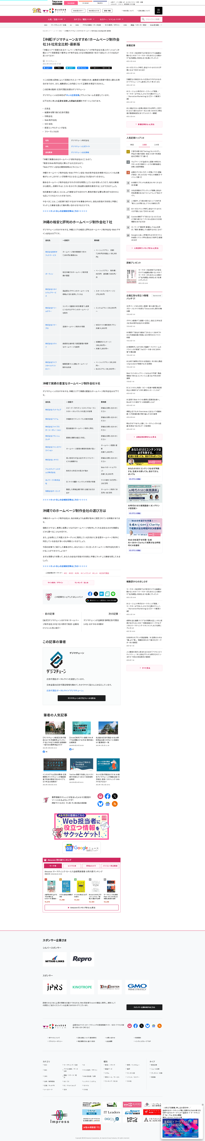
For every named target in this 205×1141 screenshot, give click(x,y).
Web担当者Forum (54, 10)
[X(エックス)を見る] (141, 1026)
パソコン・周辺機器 (110, 866)
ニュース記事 (155, 1069)
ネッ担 (68, 803)
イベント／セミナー (133, 1077)
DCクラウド (132, 2)
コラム (107, 1073)
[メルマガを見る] (129, 1026)
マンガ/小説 (131, 1073)
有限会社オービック (52, 491)
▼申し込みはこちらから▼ (172, 1117)
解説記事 (154, 1065)
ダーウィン (49, 274)
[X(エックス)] (115, 796)
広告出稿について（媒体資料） (87, 1038)
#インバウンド (86, 573)
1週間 (144, 145)
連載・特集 (107, 11)
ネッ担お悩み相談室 (79, 803)
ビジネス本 (72, 866)
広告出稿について (144, 11)
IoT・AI (125, 2)
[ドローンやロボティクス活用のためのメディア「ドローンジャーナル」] (132, 1120)
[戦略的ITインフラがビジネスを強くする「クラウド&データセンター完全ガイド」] (91, 1105)
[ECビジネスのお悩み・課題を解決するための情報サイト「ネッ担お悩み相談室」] (91, 1128)
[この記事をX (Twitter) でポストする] (96, 594)
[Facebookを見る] (135, 1026)
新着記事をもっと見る (146, 124)
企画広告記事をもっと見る (146, 437)
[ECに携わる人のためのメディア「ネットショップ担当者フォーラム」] (152, 1113)
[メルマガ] (100, 796)
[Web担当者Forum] (54, 1027)
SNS (77, 25)
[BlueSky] (100, 804)
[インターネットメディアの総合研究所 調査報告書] (152, 1105)
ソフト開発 (119, 2)
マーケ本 (53, 866)
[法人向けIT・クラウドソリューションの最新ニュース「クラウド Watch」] (91, 1113)
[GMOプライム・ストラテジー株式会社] (137, 987)
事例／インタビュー (133, 1065)
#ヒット (95, 573)
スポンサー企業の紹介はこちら (144, 1007)
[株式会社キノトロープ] (82, 987)
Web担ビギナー (78, 11)
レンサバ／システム (89, 1081)
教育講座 (126, 4)
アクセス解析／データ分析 (92, 25)
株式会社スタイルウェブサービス (51, 292)
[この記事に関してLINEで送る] (113, 594)
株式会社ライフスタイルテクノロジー (51, 365)
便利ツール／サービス (112, 1077)
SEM (65, 1089)
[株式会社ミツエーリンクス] (55, 959)
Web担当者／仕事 (157, 25)
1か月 (156, 145)
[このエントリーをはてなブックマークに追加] (101, 594)
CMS (125, 25)
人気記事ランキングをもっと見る (146, 248)
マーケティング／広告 (58, 25)
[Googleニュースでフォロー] (153, 1026)
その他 (85, 1089)
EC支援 (132, 4)
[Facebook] (107, 796)
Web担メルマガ (94, 11)
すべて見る (146, 668)
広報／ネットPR (49, 1085)
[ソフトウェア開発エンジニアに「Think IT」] (112, 1105)
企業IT (113, 2)
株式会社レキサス (52, 459)
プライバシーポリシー (56, 1041)
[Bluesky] (147, 1026)
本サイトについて (54, 1038)
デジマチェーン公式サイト (80, 146)
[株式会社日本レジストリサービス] (55, 987)
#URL (77, 573)
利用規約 (138, 1038)
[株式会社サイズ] (110, 987)
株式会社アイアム (51, 419)
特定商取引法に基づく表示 (86, 1041)
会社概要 (109, 1041)
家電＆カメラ (91, 866)
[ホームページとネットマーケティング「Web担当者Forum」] (132, 1105)
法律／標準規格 (49, 1081)
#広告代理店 (104, 573)
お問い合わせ (110, 1038)
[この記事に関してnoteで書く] (107, 593)
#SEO (71, 573)
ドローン (120, 4)
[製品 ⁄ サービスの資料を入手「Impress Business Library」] (91, 1120)
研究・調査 (139, 2)
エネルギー (114, 4)
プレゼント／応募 (156, 1073)
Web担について (128, 11)
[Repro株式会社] (82, 959)
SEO (45, 25)
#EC (65, 573)
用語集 (153, 1077)
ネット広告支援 (72, 95)
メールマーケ (48, 1089)
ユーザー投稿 (57, 31)
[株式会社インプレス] (59, 1117)
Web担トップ (47, 31)
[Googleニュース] (107, 804)
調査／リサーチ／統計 (138, 25)
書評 (128, 1069)
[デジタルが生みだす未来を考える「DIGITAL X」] (112, 1120)
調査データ (108, 1069)
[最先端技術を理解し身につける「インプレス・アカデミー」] (152, 1120)
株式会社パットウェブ (53, 409)
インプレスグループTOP (143, 1041)
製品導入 (100, 3)
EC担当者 (85, 3)
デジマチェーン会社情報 (80, 152)
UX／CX (66, 1081)
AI (71, 25)
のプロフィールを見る (81, 698)
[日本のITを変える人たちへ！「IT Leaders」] (112, 1113)
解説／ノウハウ (110, 1065)
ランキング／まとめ (111, 1081)
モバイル (86, 1085)
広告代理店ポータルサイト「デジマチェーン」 (65, 690)
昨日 (132, 145)
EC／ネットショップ (70, 1085)
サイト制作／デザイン (112, 25)
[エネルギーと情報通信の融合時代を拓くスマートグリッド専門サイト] (132, 1113)
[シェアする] (90, 594)
